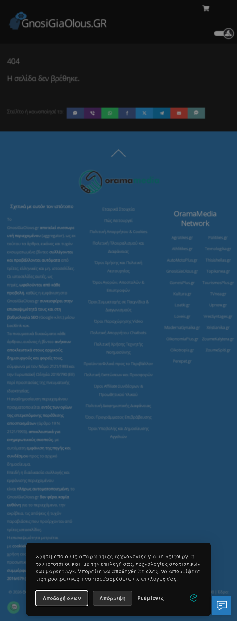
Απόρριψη (112, 598)
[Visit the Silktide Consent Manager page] (193, 598)
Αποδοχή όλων (62, 598)
